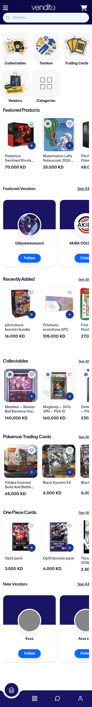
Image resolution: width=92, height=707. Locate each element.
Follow (29, 258)
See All (83, 189)
